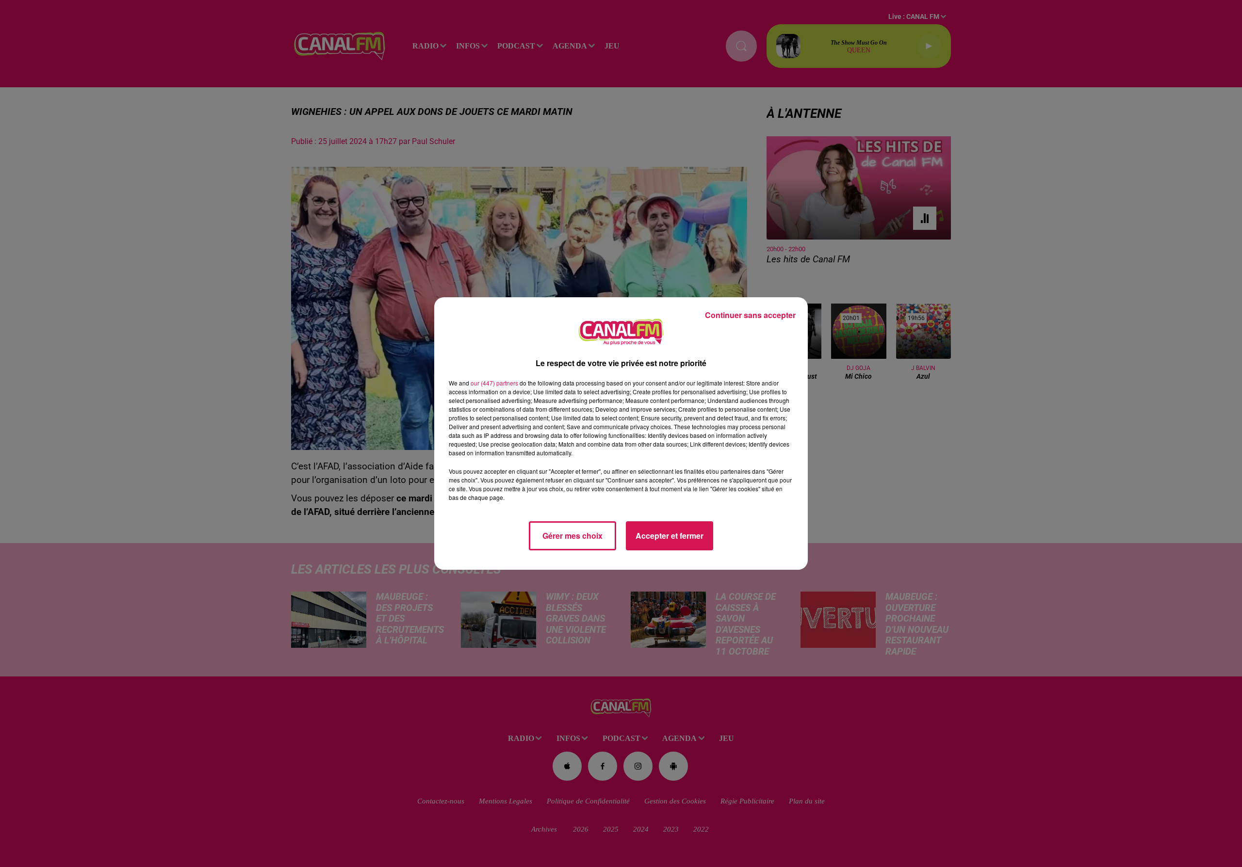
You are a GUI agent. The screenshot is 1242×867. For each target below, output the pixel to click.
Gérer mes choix (572, 535)
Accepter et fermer (669, 535)
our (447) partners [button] (494, 383)
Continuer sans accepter (750, 315)
